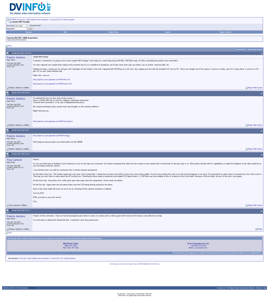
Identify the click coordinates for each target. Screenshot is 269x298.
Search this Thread (255, 49)
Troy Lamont (14, 159)
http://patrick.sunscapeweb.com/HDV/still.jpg (51, 136)
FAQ (65, 32)
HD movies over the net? (119, 264)
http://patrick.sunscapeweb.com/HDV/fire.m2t (51, 79)
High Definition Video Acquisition (37, 19)
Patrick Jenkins (16, 57)
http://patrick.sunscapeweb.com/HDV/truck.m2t (52, 84)
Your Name (10, 25)
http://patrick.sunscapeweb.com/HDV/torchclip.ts (53, 121)
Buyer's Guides (225, 32)
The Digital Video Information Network (241, 288)
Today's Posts (113, 32)
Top (264, 288)
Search (167, 32)
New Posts (132, 264)
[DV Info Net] (30, 14)
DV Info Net (21, 19)
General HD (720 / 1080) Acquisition (62, 19)
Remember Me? (35, 25)
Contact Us (221, 288)
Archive (259, 288)
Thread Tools (241, 49)
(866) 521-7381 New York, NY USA (71, 245)
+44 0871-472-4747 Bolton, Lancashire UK (198, 245)
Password (10, 29)
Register (29, 32)
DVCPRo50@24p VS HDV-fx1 (148, 264)
